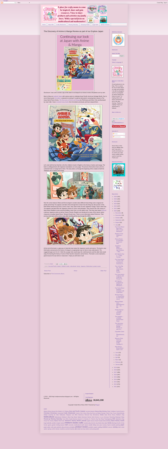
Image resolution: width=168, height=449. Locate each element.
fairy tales (104, 423)
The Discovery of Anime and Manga (69, 100)
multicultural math (79, 425)
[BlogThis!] (61, 264)
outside (113, 425)
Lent (73, 414)
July (116, 225)
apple (88, 420)
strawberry (62, 429)
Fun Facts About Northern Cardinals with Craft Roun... (119, 290)
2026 (115, 196)
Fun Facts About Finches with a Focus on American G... (119, 261)
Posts (116, 133)
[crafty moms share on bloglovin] (118, 119)
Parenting (112, 417)
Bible (100, 411)
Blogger (97, 405)
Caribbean (113, 411)
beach (97, 420)
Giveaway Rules (85, 24)
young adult (95, 429)
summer (67, 429)
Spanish (80, 419)
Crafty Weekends (61, 24)
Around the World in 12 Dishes (60, 411)
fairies (100, 423)
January (117, 364)
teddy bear (80, 429)
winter (87, 429)
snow (122, 427)
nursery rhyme (106, 425)
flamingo (114, 423)
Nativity (89, 417)
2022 (115, 206)
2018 (115, 369)
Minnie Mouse (111, 414)
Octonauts (106, 417)
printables (72, 427)
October (117, 217)
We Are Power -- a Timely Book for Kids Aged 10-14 (119, 297)
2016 (115, 374)
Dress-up (94, 413)
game (49, 425)
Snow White (66, 419)
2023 (115, 203)
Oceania (101, 417)
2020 (115, 210)
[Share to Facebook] (65, 264)
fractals (46, 425)
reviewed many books (62, 102)
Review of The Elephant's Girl (119, 235)
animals (84, 420)
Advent (46, 411)
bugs (45, 423)
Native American (82, 417)
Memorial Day (88, 414)
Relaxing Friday (119, 417)
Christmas (53, 413)
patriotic (59, 427)
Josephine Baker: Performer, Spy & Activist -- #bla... (119, 248)
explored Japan (57, 96)
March (117, 359)
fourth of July (120, 423)
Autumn (92, 411)
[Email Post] (56, 264)
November (118, 215)
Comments (117, 137)
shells (119, 427)
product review (97, 266)
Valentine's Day (120, 419)
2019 (115, 367)
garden (54, 425)
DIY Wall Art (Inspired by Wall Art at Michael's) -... (119, 283)
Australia (88, 411)
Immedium (58, 98)
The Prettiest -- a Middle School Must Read (119, 319)
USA (113, 419)
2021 (115, 208)
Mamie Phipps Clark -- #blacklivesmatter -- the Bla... (119, 304)
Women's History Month (73, 420)
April (116, 357)
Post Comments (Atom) (57, 273)
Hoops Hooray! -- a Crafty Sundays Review (119, 312)
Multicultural (89, 266)
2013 (115, 381)
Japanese (83, 266)
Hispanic (68, 414)
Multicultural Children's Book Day (64, 417)
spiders (45, 429)
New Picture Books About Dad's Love (119, 348)
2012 (115, 384)
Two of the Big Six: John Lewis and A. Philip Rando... (119, 269)
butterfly (49, 423)
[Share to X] (63, 264)
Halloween (62, 414)
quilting (100, 427)
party (55, 427)
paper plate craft (48, 427)
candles (54, 423)
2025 (115, 199)
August (117, 222)
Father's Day (109, 413)
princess (66, 427)
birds (104, 420)
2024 (115, 201)
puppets (96, 427)
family (110, 423)
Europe (103, 413)
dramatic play (94, 423)
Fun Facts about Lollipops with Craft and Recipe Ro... (119, 276)
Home (44, 24)
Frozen (114, 413)
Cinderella (60, 413)
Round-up (47, 419)
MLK (76, 414)
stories (57, 429)
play (63, 427)
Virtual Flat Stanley (49, 420)
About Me (51, 24)
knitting (58, 425)
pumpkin (90, 427)
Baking (97, 411)
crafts (81, 423)
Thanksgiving (108, 419)
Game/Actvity (120, 413)
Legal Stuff (95, 24)
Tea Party (101, 419)
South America (73, 419)
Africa (49, 411)
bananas (93, 420)
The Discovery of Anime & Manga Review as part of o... (119, 326)
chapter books (60, 423)
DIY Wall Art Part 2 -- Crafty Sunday (119, 255)
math (66, 425)
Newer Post (47, 270)
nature (86, 425)
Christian (47, 413)
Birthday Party (106, 411)
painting (118, 425)
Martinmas (81, 414)
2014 (115, 379)
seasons (110, 427)
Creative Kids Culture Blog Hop (84, 413)
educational (73, 266)
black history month (117, 420)
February (118, 362)
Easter (99, 413)
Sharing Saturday (73, 24)
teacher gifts (73, 429)
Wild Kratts (61, 420)
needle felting (92, 425)
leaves (62, 425)
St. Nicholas (85, 419)
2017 (115, 372)
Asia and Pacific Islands (54, 266)
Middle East (103, 414)
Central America (120, 411)
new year (99, 425)
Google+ (6, 0)
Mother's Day (120, 414)
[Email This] (60, 264)
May (116, 355)
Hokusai (104, 210)
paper (122, 425)
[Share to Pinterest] (66, 264)
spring (49, 429)
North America (95, 417)
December (118, 213)
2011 (115, 386)
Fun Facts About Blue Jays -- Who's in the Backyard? (119, 229)
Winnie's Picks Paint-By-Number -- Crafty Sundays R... (119, 341)
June (116, 352)
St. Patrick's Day (93, 419)
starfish (53, 429)
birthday (108, 420)
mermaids (71, 425)
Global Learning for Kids (51, 414)
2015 (115, 377)
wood (90, 429)
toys (84, 429)
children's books (65, 266)
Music (75, 417)
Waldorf (56, 420)
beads (101, 420)
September (118, 220)
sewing (115, 427)
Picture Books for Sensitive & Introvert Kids (119, 241)
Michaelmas (96, 414)
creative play (87, 423)
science (105, 427)
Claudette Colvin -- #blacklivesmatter (119, 334)
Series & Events (105, 24)
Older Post (103, 270)
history (78, 266)
